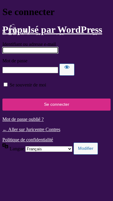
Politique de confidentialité (27, 139)
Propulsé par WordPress (52, 29)
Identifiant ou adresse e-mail (29, 44)
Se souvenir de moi (28, 84)
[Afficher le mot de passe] (66, 70)
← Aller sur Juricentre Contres (31, 129)
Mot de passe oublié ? (23, 119)
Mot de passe (14, 60)
